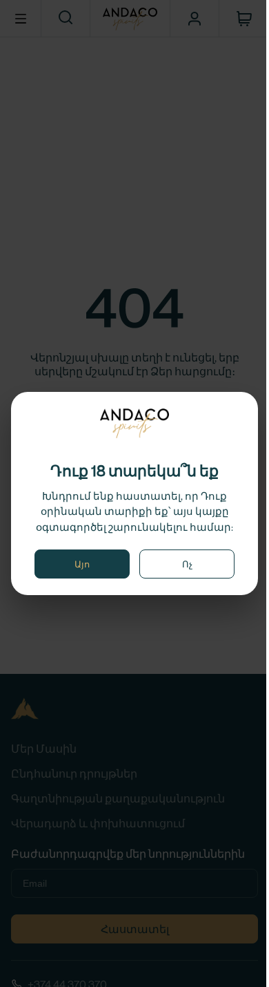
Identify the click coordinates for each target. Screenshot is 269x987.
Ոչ (187, 564)
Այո (82, 564)
